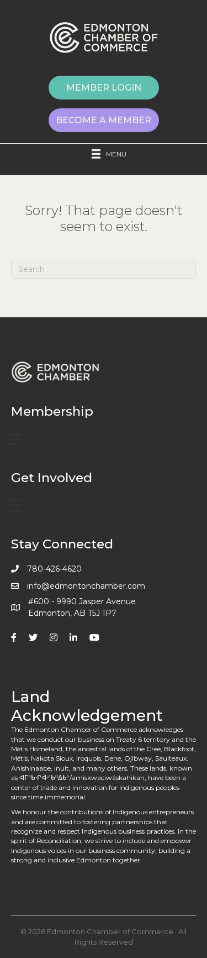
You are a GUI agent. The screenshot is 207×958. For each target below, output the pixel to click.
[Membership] (15, 439)
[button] (104, 88)
